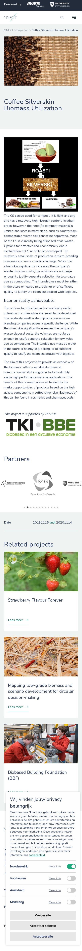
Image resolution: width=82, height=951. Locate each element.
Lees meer (15, 620)
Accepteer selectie (43, 926)
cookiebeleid (37, 855)
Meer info (55, 866)
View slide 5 (36, 507)
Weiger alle (43, 915)
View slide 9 (48, 507)
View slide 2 (27, 507)
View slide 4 (33, 507)
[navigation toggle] (74, 17)
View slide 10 (51, 507)
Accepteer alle (43, 936)
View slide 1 (24, 507)
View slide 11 (54, 507)
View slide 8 (45, 507)
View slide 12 (57, 507)
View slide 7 (42, 507)
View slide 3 (30, 507)
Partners (17, 459)
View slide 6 (39, 507)
